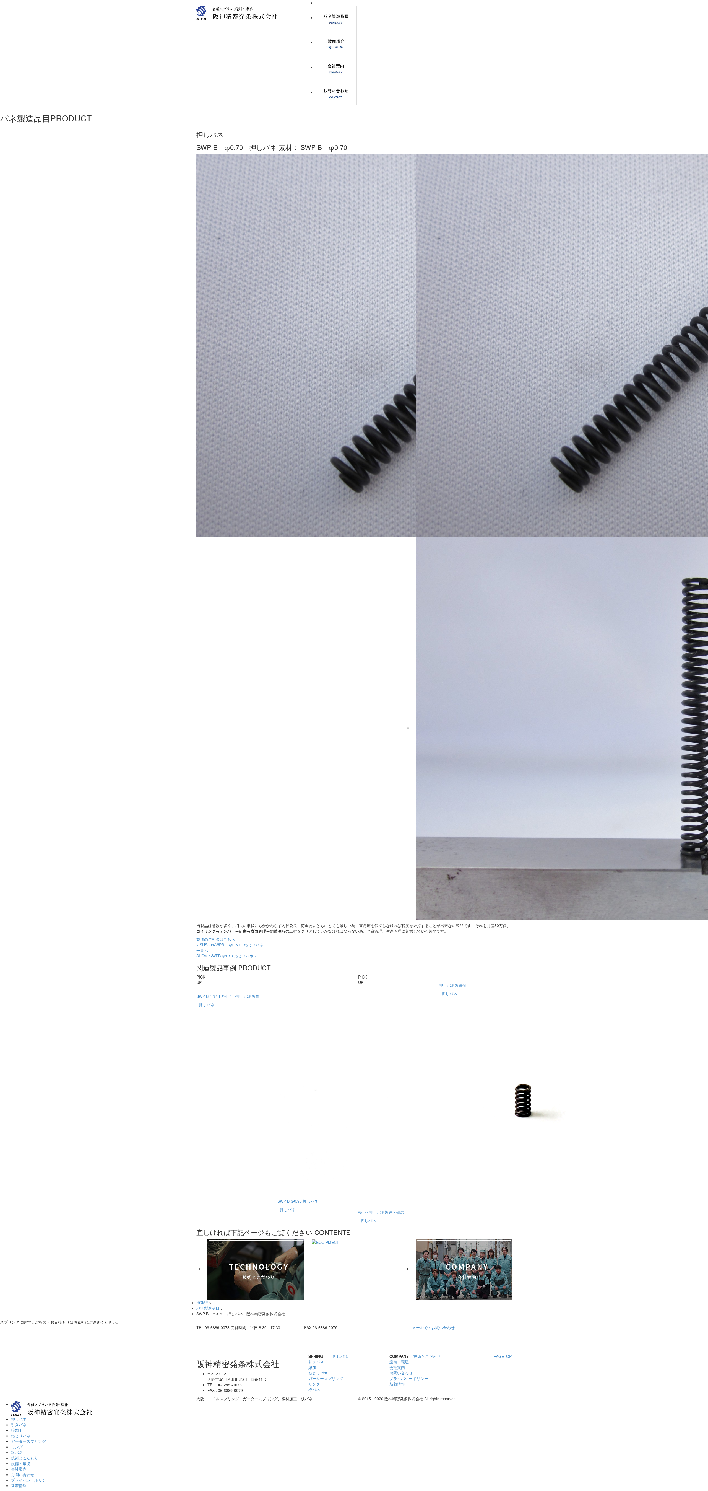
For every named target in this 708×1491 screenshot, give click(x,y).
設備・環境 (399, 1362)
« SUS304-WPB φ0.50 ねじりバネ (229, 945)
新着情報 (397, 1384)
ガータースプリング (325, 1378)
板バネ (314, 1389)
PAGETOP (503, 1356)
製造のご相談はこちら (215, 939)
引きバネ (316, 1362)
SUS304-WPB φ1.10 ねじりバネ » (226, 956)
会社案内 (397, 1367)
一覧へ (202, 950)
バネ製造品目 (208, 1308)
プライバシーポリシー (408, 1378)
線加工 (314, 1367)
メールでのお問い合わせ (433, 1327)
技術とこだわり (427, 1356)
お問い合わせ (401, 1373)
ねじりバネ (318, 1373)
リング (314, 1384)
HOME (202, 1302)
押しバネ (340, 1356)
